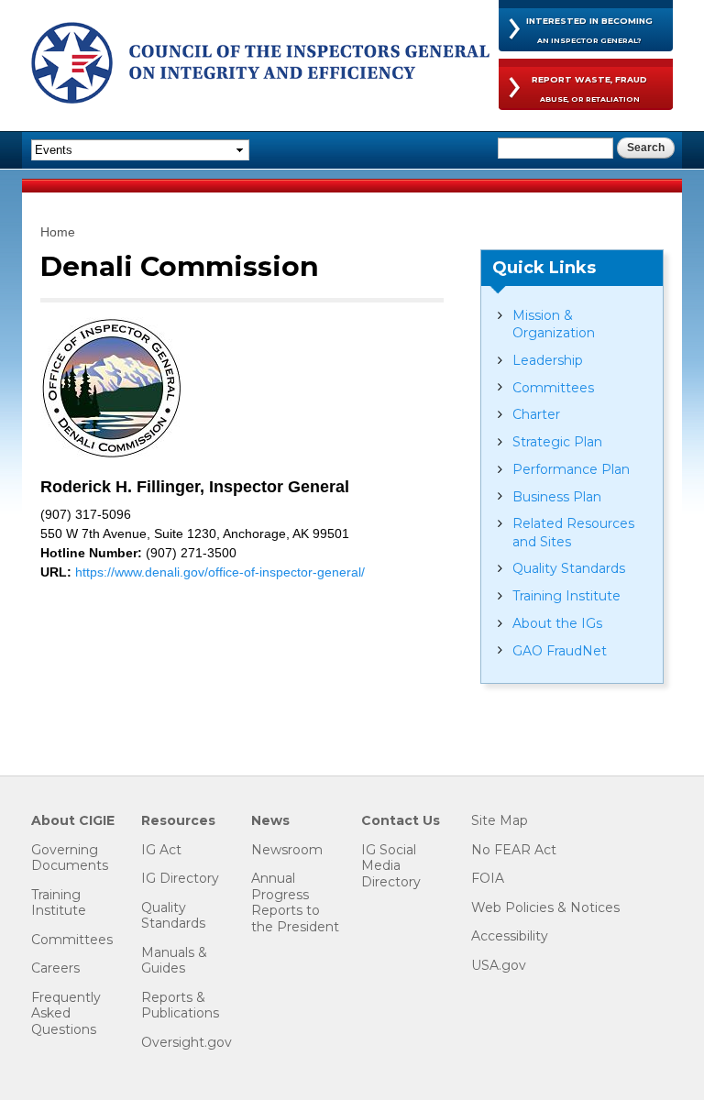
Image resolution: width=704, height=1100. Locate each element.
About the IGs (557, 623)
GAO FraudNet (559, 651)
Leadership (547, 360)
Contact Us (400, 821)
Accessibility (509, 936)
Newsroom (287, 850)
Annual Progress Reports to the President (295, 903)
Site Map (499, 821)
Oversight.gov (186, 1042)
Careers (55, 968)
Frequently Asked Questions (66, 1014)
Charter (536, 414)
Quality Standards (568, 568)
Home (57, 232)
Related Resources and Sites (573, 532)
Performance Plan (571, 469)
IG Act (161, 850)
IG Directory (180, 878)
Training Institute (566, 596)
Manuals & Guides (174, 961)
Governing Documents (69, 858)
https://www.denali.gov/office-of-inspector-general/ (220, 572)
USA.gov (498, 966)
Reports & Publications (180, 1006)
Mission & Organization (553, 324)
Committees (553, 388)
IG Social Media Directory (391, 866)
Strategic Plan (557, 442)
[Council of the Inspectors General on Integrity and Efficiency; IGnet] (260, 65)
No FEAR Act (513, 850)
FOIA (487, 878)
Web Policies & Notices (545, 908)
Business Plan (556, 497)
